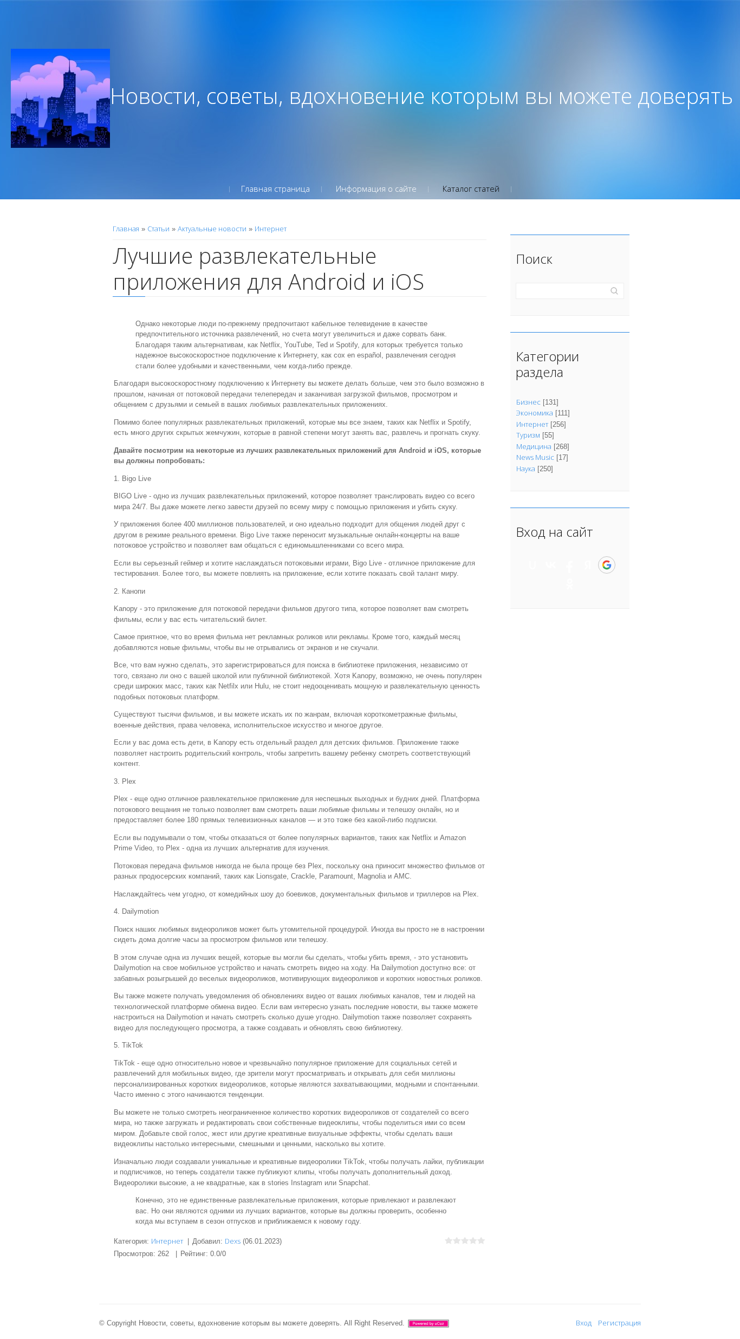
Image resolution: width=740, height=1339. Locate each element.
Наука (525, 468)
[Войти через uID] (532, 565)
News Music (535, 457)
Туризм (528, 435)
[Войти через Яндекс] (588, 565)
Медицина (533, 446)
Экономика (534, 413)
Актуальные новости (212, 228)
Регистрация (619, 1323)
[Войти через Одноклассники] (570, 584)
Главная (126, 228)
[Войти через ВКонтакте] (551, 565)
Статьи (158, 228)
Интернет (271, 228)
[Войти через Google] (606, 565)
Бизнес (528, 402)
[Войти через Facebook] (569, 565)
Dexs (233, 1241)
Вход (584, 1323)
